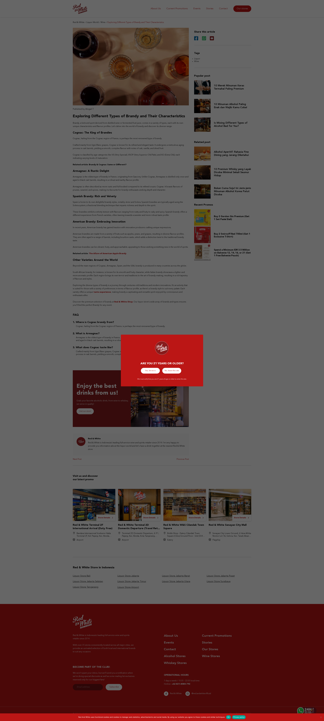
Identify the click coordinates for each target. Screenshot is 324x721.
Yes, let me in (150, 371)
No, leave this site (172, 371)
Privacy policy (239, 717)
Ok (228, 717)
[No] (321, 717)
